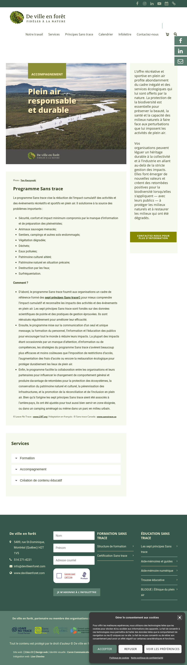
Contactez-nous (148, 34)
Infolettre (125, 34)
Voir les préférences (163, 649)
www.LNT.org (40, 416)
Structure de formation (111, 546)
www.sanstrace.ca (106, 416)
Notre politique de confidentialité (147, 658)
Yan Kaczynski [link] (28, 180)
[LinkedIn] (152, 3)
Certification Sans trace (112, 555)
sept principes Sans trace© (63, 297)
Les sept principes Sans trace (156, 549)
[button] (180, 617)
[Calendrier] (166, 3)
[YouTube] (159, 3)
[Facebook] (137, 3)
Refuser (130, 649)
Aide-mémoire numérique (157, 570)
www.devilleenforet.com (29, 573)
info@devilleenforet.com (29, 566)
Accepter (105, 649)
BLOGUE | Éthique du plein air (158, 592)
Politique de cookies (119, 658)
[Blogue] (174, 3)
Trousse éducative (152, 580)
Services (54, 34)
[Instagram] (144, 3)
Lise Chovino (37, 656)
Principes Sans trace (79, 34)
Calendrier (106, 34)
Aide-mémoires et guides (157, 561)
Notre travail (34, 34)
